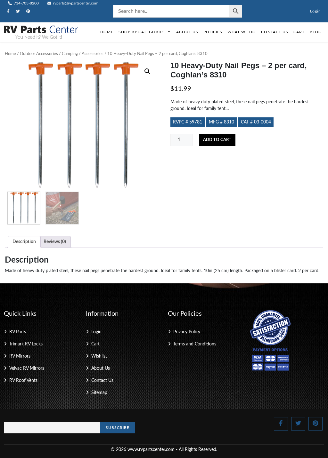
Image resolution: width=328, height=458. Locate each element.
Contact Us (274, 32)
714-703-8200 (26, 3)
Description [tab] (24, 242)
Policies (212, 32)
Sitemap (99, 393)
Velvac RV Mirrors (26, 368)
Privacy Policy (186, 332)
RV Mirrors (19, 356)
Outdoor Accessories (39, 54)
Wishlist (99, 356)
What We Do (241, 32)
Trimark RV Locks (26, 344)
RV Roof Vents (23, 380)
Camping (70, 54)
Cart (299, 32)
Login (315, 11)
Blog (316, 32)
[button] (147, 71)
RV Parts (17, 332)
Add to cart (217, 140)
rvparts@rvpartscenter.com (75, 3)
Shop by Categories (142, 32)
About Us (187, 32)
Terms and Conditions (194, 344)
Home (106, 32)
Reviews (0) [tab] (55, 242)
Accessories (92, 54)
